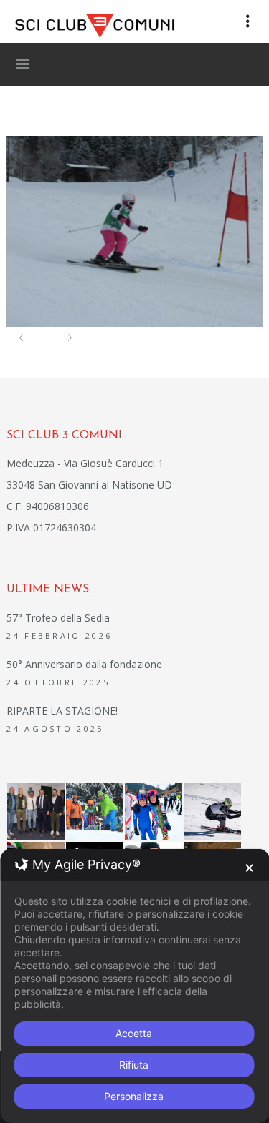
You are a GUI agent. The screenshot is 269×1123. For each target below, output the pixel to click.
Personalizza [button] (134, 1096)
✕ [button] (249, 868)
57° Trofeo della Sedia (58, 617)
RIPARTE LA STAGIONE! (62, 710)
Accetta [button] (133, 1033)
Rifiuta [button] (133, 1065)
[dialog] (134, 986)
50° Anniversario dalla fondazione (84, 664)
